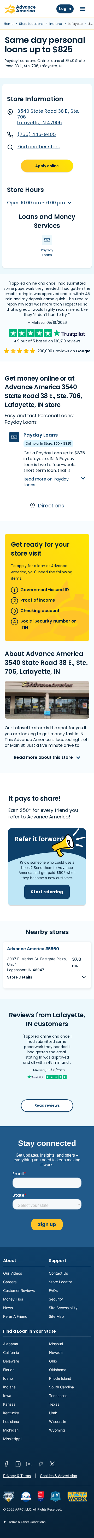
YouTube (29, 1464)
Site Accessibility (63, 1307)
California (11, 1352)
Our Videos (12, 1273)
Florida (9, 1369)
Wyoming (57, 1430)
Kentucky (11, 1413)
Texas (54, 1404)
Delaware (11, 1361)
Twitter (52, 1464)
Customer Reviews (19, 1290)
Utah (53, 1413)
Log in (65, 8)
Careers (9, 1282)
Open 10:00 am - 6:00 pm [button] (36, 202)
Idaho (8, 1378)
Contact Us (58, 1273)
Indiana (56, 23)
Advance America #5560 (33, 948)
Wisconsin (57, 1421)
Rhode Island (60, 1378)
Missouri (56, 1344)
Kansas (9, 1404)
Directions (51, 505)
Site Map (56, 1316)
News (8, 1307)
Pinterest (41, 1464)
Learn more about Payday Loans (52, 474)
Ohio (53, 1361)
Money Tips (13, 1299)
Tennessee (58, 1395)
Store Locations (31, 23)
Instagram (18, 1464)
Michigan (11, 1430)
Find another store (38, 146)
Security (56, 1299)
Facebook (6, 1464)
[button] (47, 977)
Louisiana (11, 1421)
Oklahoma (57, 1369)
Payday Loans (41, 435)
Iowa (7, 1395)
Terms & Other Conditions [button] (26, 1522)
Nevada (56, 1352)
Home (9, 23)
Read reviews (47, 1105)
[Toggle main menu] (82, 8)
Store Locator (60, 1282)
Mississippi (12, 1439)
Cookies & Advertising (58, 1475)
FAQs (53, 1290)
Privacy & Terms (17, 1475)
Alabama (10, 1344)
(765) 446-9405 (36, 134)
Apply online (47, 165)
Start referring (47, 892)
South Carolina (61, 1387)
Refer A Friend (15, 1316)
